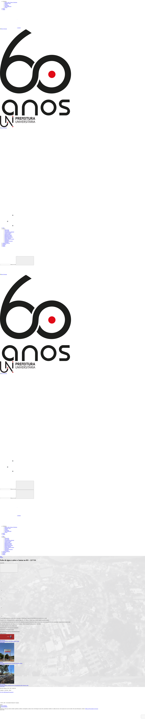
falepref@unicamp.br (9, 692)
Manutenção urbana (8, 235)
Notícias (3, 246)
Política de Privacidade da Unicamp (91, 708)
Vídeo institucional (8, 6)
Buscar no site (13, 264)
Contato (3, 9)
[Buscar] (8, 480)
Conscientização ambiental (9, 231)
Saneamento (7, 240)
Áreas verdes (7, 230)
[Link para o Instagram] (25, 255)
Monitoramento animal (9, 545)
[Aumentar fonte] (8, 19)
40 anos (6, 7)
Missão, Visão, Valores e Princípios (11, 2)
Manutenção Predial (8, 234)
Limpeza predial (7, 233)
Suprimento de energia (9, 241)
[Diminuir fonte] (25, 19)
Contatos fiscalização (6, 243)
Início (1, 556)
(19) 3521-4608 (3, 692)
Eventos (3, 245)
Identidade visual (8, 3)
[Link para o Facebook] (8, 255)
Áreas (3, 227)
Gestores (6, 4)
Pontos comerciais (8, 546)
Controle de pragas (8, 232)
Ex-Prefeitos (7, 5)
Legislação (4, 244)
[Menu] (8, 273)
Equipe (3, 8)
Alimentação (7, 229)
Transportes (7, 242)
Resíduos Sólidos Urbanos (9, 547)
